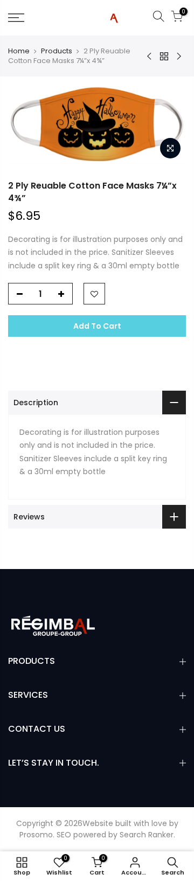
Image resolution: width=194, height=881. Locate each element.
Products (56, 51)
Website (97, 823)
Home (19, 51)
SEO (64, 834)
